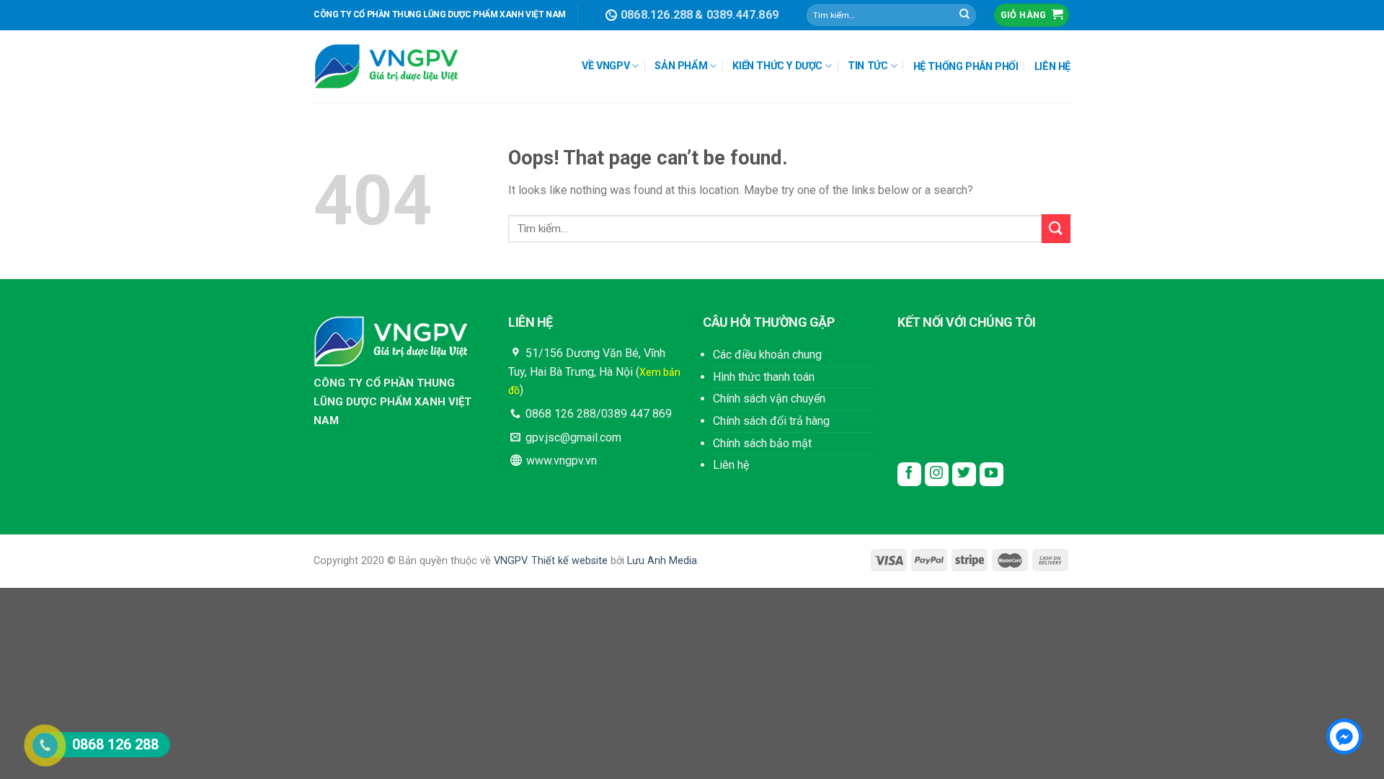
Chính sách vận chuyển (769, 398)
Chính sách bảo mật (762, 443)
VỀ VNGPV (605, 66)
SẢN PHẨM (681, 66)
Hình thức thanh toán (764, 377)
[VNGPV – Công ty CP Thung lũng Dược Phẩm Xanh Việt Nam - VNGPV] (386, 66)
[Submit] (964, 15)
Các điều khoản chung (767, 354)
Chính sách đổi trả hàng (771, 421)
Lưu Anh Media (662, 561)
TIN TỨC (867, 66)
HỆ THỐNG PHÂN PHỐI (966, 67)
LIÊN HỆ (1052, 67)
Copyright (336, 561)
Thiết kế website (569, 561)
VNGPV (510, 561)
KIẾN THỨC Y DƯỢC (777, 66)
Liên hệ (731, 465)
